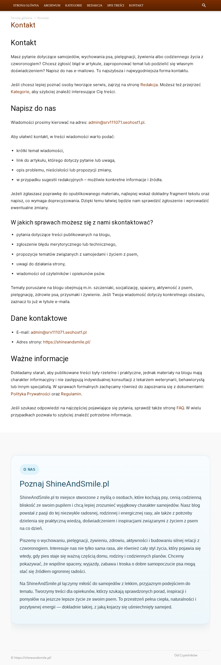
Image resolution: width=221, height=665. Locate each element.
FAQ (180, 407)
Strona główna (21, 18)
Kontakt (136, 5)
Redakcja (94, 5)
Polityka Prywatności (30, 393)
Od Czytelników (185, 655)
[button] (203, 5)
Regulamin (71, 393)
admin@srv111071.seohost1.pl (116, 122)
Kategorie (73, 5)
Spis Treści (115, 5)
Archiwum (52, 5)
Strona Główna (26, 5)
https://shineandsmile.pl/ (66, 341)
